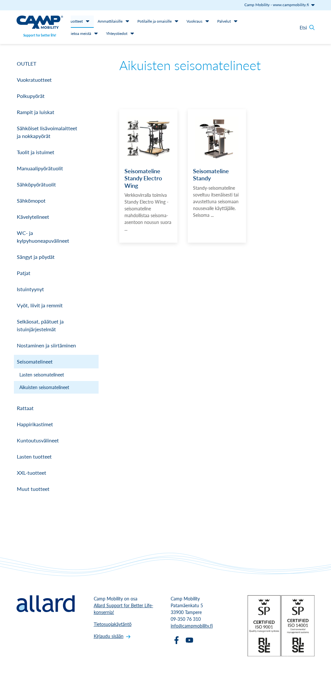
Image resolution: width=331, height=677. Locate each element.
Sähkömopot (31, 200)
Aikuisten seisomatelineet (44, 387)
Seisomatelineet (35, 361)
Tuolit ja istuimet (35, 152)
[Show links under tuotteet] (87, 21)
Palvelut (224, 21)
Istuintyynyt (30, 289)
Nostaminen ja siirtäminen (46, 345)
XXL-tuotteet (31, 472)
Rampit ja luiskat (35, 112)
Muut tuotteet (33, 488)
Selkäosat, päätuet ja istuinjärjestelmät (40, 325)
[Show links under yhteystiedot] (132, 33)
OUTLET (26, 63)
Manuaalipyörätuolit (40, 168)
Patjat (23, 273)
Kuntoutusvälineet (38, 440)
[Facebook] (176, 640)
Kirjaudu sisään (108, 636)
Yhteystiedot (116, 33)
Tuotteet (76, 21)
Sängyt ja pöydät (36, 256)
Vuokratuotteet (34, 79)
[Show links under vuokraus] (207, 21)
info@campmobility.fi (192, 625)
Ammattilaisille (110, 21)
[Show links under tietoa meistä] (96, 33)
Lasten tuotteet (34, 456)
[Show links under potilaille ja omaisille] (176, 21)
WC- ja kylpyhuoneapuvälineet (43, 236)
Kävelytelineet (33, 216)
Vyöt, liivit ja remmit (40, 305)
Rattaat (25, 408)
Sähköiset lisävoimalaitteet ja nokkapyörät (47, 132)
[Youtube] (189, 640)
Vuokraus (194, 21)
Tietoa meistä (80, 33)
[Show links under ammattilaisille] (127, 21)
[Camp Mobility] (39, 23)
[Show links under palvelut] (235, 21)
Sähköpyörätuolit (36, 184)
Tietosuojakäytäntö (113, 624)
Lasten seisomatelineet (41, 374)
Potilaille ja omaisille (154, 21)
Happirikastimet (35, 424)
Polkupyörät (31, 96)
